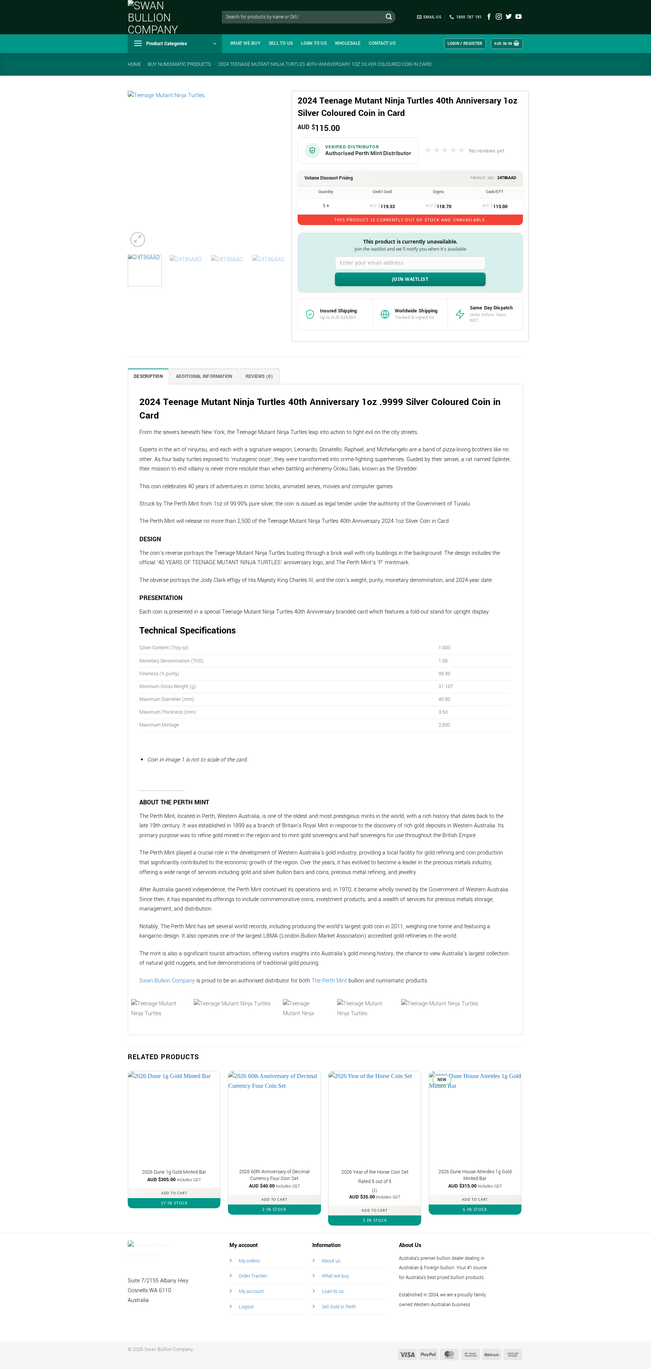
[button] (175, 43)
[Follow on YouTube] (518, 17)
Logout (246, 1306)
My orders (249, 1260)
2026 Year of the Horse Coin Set (374, 1172)
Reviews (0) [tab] (260, 376)
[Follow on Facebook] (489, 17)
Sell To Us (281, 43)
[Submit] (388, 17)
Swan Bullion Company (167, 981)
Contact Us (382, 43)
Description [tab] (148, 376)
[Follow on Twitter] (509, 17)
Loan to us (333, 1291)
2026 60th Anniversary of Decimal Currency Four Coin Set (274, 1175)
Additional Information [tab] (204, 376)
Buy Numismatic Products (179, 64)
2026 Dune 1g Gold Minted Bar (174, 1172)
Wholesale (348, 43)
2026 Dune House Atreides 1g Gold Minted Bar (475, 1175)
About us (331, 1260)
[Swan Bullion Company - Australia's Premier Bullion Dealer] (165, 17)
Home (134, 64)
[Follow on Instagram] (499, 17)
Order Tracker (253, 1275)
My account (251, 1291)
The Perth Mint (329, 981)
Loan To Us (314, 43)
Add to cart (174, 1193)
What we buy (245, 43)
